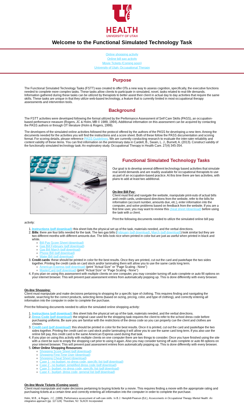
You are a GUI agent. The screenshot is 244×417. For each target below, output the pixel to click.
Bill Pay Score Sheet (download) (62, 242)
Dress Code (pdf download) (52, 317)
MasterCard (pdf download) (58, 270)
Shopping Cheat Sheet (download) (63, 358)
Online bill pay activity (122, 58)
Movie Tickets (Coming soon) (122, 63)
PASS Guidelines (96, 138)
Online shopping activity (122, 54)
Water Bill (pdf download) (57, 256)
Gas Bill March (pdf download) (60, 249)
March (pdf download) (166, 232)
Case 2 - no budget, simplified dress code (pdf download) (78, 365)
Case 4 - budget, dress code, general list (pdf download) (77, 372)
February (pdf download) (133, 232)
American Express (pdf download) (62, 266)
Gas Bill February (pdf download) (62, 246)
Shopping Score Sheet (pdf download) (65, 351)
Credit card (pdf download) (51, 327)
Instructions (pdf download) (52, 229)
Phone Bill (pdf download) (57, 253)
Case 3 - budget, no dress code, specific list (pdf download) (79, 368)
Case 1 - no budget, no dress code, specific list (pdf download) (81, 361)
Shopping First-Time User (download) (65, 354)
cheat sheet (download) (185, 209)
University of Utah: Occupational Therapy (122, 67)
